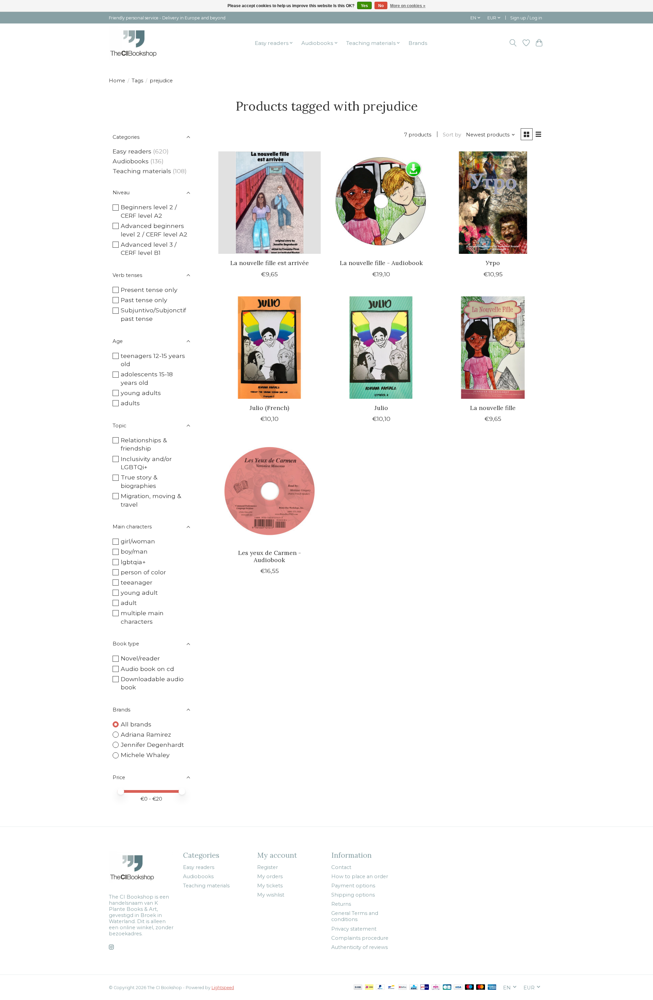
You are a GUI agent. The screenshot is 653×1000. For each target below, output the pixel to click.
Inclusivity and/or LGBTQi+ (146, 463)
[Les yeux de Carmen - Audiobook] (269, 492)
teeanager (136, 582)
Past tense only (144, 300)
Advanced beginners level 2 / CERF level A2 (154, 230)
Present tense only (149, 289)
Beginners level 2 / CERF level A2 (149, 211)
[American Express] (492, 987)
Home (117, 81)
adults (130, 403)
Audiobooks (131, 161)
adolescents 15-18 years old (147, 378)
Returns (341, 904)
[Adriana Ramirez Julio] (381, 347)
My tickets (270, 886)
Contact (341, 867)
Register (267, 867)
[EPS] (436, 987)
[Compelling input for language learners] (143, 43)
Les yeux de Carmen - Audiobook (269, 556)
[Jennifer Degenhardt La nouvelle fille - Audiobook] (381, 202)
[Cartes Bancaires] (447, 987)
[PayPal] (380, 987)
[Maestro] (469, 987)
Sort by (452, 135)
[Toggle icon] (513, 43)
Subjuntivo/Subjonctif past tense (153, 314)
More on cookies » (407, 5)
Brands (417, 43)
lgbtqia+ (133, 561)
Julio (381, 408)
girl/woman (138, 541)
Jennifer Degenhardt (152, 744)
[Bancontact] (391, 987)
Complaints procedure (359, 938)
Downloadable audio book (152, 683)
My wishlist (270, 895)
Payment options (353, 886)
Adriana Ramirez (146, 734)
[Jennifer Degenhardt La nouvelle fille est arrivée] (269, 202)
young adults (141, 392)
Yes (364, 5)
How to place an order (359, 876)
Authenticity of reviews (359, 947)
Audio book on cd (147, 668)
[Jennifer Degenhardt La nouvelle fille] (493, 347)
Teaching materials (142, 171)
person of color (143, 572)
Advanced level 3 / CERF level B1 (149, 249)
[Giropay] (424, 987)
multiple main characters (142, 617)
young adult (139, 592)
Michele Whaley (145, 754)
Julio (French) (269, 408)
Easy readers (132, 151)
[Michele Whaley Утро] (493, 202)
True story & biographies (139, 481)
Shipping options (353, 895)
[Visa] (458, 987)
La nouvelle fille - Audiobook (381, 263)
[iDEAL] (369, 987)
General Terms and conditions (354, 916)
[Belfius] (402, 987)
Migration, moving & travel (151, 500)
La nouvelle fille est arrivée (269, 263)
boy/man (134, 551)
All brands (136, 724)
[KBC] (413, 987)
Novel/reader (140, 658)
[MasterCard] (480, 987)
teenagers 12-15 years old (153, 360)
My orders (270, 876)
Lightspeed (223, 987)
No (381, 5)
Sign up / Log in (526, 17)
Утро (493, 263)
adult (129, 602)
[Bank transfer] (358, 987)
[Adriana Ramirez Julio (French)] (269, 347)
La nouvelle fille (493, 408)
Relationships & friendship (144, 444)
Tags (137, 81)
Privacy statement (353, 929)
